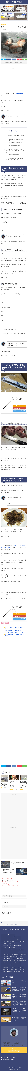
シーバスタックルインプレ (8, 945)
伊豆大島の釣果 (15, 954)
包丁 (4, 958)
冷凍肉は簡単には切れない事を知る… (15, 136)
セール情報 (5, 947)
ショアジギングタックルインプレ (9, 943)
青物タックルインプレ (19, 971)
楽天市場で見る (18, 408)
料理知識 (3, 24)
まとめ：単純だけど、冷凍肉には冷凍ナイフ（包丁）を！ (15, 158)
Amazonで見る (18, 405)
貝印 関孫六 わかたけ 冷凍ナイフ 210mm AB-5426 (18, 399)
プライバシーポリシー (11, 1067)
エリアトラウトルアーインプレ (8, 941)
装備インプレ (14, 969)
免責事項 (19, 1067)
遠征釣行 (22, 969)
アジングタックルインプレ (8, 939)
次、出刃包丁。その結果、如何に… (16, 143)
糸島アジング (6, 969)
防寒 (4, 971)
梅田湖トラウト (17, 962)
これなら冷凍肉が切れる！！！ (16, 154)
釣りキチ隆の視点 (14, 2)
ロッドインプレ (6, 954)
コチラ (16, 1057)
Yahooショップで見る (19, 410)
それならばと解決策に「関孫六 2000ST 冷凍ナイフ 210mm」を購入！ (15, 150)
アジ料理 (18, 939)
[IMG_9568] (14, 446)
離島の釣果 (10, 971)
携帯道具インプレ (11, 958)
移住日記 (13, 967)
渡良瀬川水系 (5, 967)
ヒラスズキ (12, 947)
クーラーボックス (20, 941)
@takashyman (19, 93)
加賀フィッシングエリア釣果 (16, 956)
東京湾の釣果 (23, 960)
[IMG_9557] (14, 393)
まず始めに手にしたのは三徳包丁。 (16, 140)
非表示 (17, 131)
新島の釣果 (20, 958)
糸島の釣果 (20, 967)
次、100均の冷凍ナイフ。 (15, 145)
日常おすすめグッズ (7, 960)
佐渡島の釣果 (23, 954)
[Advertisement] (14, 79)
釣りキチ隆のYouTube (8, 880)
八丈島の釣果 (5, 956)
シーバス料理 (18, 945)
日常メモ (16, 960)
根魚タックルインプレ (7, 962)
